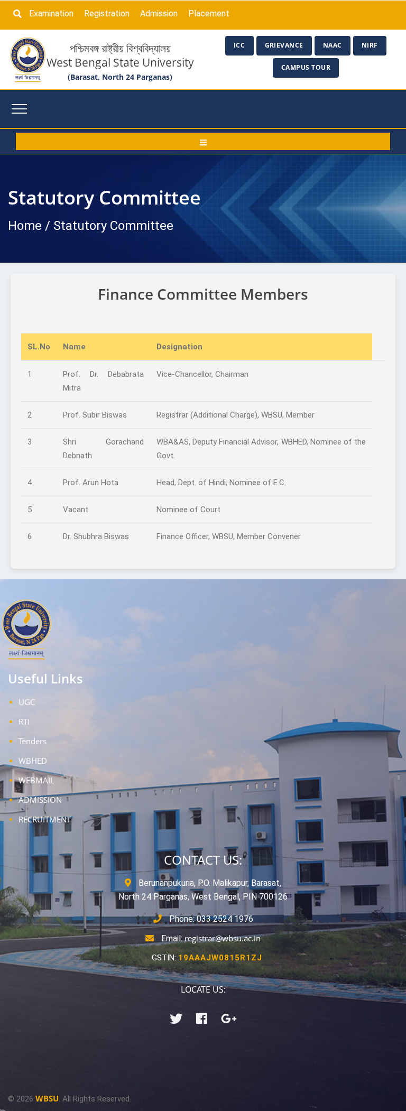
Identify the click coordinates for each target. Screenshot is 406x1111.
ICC (239, 45)
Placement (208, 13)
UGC (27, 702)
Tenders (33, 741)
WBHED (33, 760)
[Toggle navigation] (19, 109)
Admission (159, 13)
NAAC (332, 45)
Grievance (284, 45)
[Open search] (20, 14)
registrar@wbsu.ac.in (222, 938)
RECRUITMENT (45, 819)
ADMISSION (40, 799)
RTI (24, 721)
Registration (107, 13)
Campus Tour (306, 67)
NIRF (370, 45)
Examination (51, 13)
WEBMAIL (36, 780)
